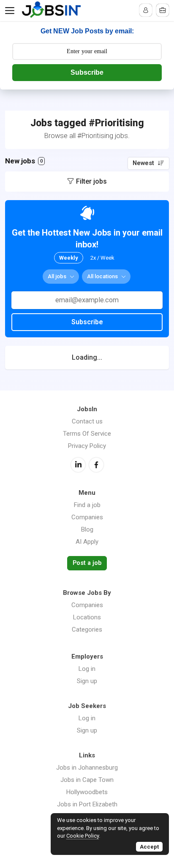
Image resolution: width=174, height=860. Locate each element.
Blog (87, 529)
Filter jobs (91, 181)
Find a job (87, 505)
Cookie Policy (82, 836)
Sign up (87, 681)
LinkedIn (78, 465)
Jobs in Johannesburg (87, 767)
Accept (149, 847)
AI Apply (87, 541)
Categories (87, 629)
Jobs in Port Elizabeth (87, 804)
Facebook (96, 465)
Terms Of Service (87, 433)
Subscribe (87, 72)
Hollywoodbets (87, 792)
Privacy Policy (87, 446)
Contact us (87, 421)
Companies (87, 517)
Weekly (68, 258)
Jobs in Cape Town (87, 780)
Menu (11, 10)
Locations (87, 617)
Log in (87, 669)
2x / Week (102, 258)
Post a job (87, 563)
